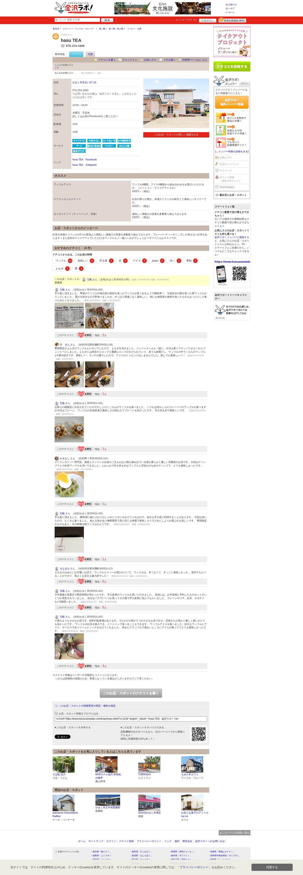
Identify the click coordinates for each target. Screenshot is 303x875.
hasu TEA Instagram (84, 164)
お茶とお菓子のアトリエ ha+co (194, 814)
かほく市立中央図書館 (107, 807)
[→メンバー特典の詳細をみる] (232, 151)
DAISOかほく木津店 (149, 812)
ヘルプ (231, 8)
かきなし (65, 458)
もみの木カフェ (189, 774)
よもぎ (61, 268)
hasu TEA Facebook (84, 159)
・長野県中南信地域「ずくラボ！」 (224, 855)
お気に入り (150, 59)
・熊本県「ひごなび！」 (141, 851)
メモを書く (169, 59)
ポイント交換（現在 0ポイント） (230, 179)
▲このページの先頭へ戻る (234, 832)
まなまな (65, 568)
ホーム (231, 12)
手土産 (105, 260)
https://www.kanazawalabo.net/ (236, 261)
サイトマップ (95, 841)
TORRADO (144, 774)
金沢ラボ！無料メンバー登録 (231, 102)
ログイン (207, 20)
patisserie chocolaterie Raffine (65, 814)
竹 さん (65, 344)
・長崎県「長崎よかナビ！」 (221, 851)
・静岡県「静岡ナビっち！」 (182, 851)
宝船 (89, 279)
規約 (177, 841)
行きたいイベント (229, 164)
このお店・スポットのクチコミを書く (131, 693)
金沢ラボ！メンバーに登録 (229, 237)
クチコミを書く (107, 59)
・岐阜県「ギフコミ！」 (180, 855)
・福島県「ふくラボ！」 (102, 855)
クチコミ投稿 (126, 841)
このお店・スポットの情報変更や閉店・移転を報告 (87, 705)
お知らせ (232, 4)
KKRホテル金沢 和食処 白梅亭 (108, 776)
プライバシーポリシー (149, 841)
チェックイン (129, 59)
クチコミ (76, 54)
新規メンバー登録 (232, 20)
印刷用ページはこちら (194, 59)
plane (157, 260)
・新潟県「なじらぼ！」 (141, 855)
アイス (139, 260)
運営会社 (187, 841)
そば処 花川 (59, 774)
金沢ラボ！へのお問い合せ (210, 841)
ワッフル (63, 260)
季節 (191, 260)
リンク (168, 841)
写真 (90, 54)
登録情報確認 (227, 187)
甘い (175, 260)
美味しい (85, 260)
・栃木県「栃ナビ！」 (101, 851)
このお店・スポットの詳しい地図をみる (176, 134)
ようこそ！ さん (186, 20)
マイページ (226, 170)
